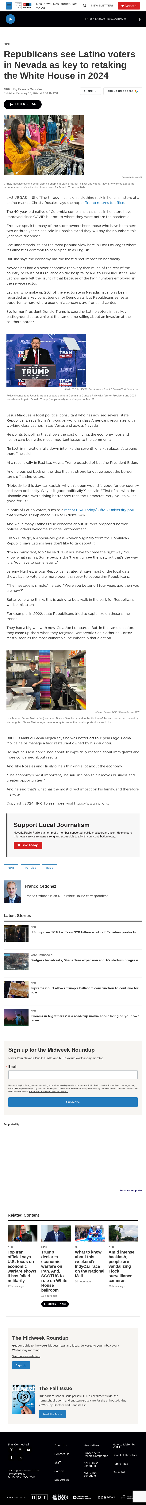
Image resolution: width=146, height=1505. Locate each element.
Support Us (61, 1479)
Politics (30, 868)
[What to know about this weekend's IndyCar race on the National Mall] (90, 1233)
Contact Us (61, 1454)
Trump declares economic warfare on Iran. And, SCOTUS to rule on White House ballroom (54, 1271)
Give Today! (30, 845)
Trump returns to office (104, 202)
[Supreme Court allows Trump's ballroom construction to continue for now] (16, 989)
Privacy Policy (17, 1474)
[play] (10, 19)
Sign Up (21, 1365)
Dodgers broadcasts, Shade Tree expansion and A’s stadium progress (84, 960)
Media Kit (119, 1472)
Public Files (120, 1463)
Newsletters (102, 5)
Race (49, 868)
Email (12, 1066)
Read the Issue (52, 1414)
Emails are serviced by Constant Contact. (48, 1091)
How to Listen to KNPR (124, 1446)
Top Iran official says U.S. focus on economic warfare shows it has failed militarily (22, 1266)
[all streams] (140, 19)
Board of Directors (125, 1455)
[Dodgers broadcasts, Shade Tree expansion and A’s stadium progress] (16, 961)
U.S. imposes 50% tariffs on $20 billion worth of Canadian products (83, 932)
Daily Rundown (41, 954)
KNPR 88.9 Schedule (91, 1464)
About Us (60, 1445)
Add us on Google (120, 91)
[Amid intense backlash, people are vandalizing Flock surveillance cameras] (123, 1233)
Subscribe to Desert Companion (96, 1455)
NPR (7, 43)
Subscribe (73, 1102)
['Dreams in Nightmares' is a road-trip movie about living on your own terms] (16, 1017)
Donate (130, 6)
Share (88, 91)
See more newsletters (26, 1356)
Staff (57, 1462)
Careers (59, 1471)
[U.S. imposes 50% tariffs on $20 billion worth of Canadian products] (16, 933)
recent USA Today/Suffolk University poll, (99, 510)
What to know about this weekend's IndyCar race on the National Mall (89, 1264)
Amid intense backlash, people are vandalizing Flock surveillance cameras (121, 1266)
